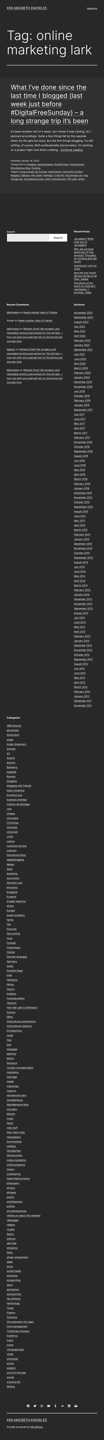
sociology (12, 1275)
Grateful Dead (61, 164)
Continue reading (72, 150)
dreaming (12, 873)
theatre (11, 1312)
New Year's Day (16, 1132)
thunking (36, 168)
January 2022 (82, 345)
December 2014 (83, 543)
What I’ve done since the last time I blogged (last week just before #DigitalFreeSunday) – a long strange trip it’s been (49, 104)
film (9, 924)
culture (11, 841)
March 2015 (80, 529)
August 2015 (81, 511)
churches (12, 827)
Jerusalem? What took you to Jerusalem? (84, 242)
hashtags (48, 175)
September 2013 (83, 608)
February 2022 (82, 340)
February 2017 (82, 437)
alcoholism (13, 730)
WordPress (36, 1427)
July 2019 (79, 391)
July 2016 (79, 460)
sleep (10, 1261)
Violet (10, 1354)
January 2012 (81, 696)
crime (10, 836)
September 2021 (83, 349)
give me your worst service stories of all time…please (85, 275)
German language (17, 956)
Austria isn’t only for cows (85, 267)
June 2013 (80, 622)
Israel (10, 1035)
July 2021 (79, 354)
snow (10, 1266)
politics (11, 1206)
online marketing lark (55, 179)
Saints (10, 1234)
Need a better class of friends (40, 312)
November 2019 (83, 386)
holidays (11, 993)
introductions (14, 1030)
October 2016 (82, 446)
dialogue (25, 175)
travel (10, 1344)
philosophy (13, 1183)
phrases (11, 1192)
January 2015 (81, 539)
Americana (13, 734)
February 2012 (82, 691)
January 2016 (81, 488)
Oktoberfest (14, 1150)
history (11, 989)
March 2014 (81, 585)
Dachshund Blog (16, 855)
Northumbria (14, 1141)
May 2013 (79, 626)
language (12, 1049)
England (11, 896)
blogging (31, 164)
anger (10, 739)
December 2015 (83, 492)
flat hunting (13, 933)
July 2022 (79, 326)
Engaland (12, 892)
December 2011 (83, 700)
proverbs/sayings (17, 1211)
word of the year (16, 1372)
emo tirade (36, 175)
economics (13, 878)
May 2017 (79, 423)
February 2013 (82, 636)
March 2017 (80, 432)
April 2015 (79, 525)
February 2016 (82, 483)
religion (11, 1224)
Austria (11, 758)
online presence (16, 1164)
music (10, 1118)
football (11, 942)
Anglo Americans (16, 744)
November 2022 (83, 312)
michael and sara (16, 1095)
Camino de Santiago (18, 804)
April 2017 (79, 428)
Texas (10, 1308)
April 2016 (79, 474)
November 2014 (83, 548)
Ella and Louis (14, 882)
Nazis (10, 1123)
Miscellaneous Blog (20, 168)
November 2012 (83, 650)
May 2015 (79, 520)
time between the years (20, 1321)
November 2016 (83, 442)
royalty (11, 1229)
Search (11, 231)
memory (11, 1090)
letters (10, 1058)
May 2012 (79, 677)
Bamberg (12, 767)
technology (13, 1303)
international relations (19, 1026)
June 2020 (80, 359)
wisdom (11, 1368)
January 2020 (82, 377)
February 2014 (82, 590)
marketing (12, 1072)
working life (13, 1382)
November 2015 (83, 497)
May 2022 (79, 331)
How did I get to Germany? (22, 1007)
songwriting (13, 1280)
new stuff (12, 1127)
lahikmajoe (13, 312)
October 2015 (82, 502)
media (10, 1081)
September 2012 (83, 659)
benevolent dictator (73, 171)
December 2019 (83, 382)
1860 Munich (14, 725)
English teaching (16, 901)
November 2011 (83, 705)
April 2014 (79, 580)
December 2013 (83, 599)
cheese (11, 813)
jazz (9, 1044)
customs (12, 850)
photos (11, 1187)
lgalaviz (11, 349)
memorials (13, 1086)
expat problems (16, 915)
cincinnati (12, 832)
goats (10, 966)
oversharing (13, 1173)
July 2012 (79, 668)
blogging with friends (19, 785)
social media (14, 1271)
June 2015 (80, 516)
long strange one (73, 175)
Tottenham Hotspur (18, 1331)
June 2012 (80, 673)
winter (10, 1363)
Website (92, 8)
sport (10, 1284)
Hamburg (12, 979)
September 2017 (83, 409)
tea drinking (13, 1298)
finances (12, 929)
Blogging (15, 175)
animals (11, 748)
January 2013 (81, 640)
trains (10, 1340)
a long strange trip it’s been (33, 171)
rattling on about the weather (24, 1215)
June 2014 (80, 571)
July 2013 (79, 617)
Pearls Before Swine (18, 1178)
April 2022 (80, 335)
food (9, 938)
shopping (12, 1247)
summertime (14, 1294)
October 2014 (82, 553)
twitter (81, 179)
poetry (10, 1197)
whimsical (12, 1358)
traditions (12, 1335)
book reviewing (15, 790)
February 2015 (82, 534)
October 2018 (82, 395)
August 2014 (81, 562)
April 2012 (79, 682)
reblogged (12, 1220)
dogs (9, 869)
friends (11, 952)
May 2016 (79, 469)
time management (17, 1326)
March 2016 (80, 479)
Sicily (10, 1252)
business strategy (17, 799)
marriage (12, 1076)
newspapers (14, 1137)
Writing (11, 1386)
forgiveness (13, 947)
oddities (11, 1146)
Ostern (11, 1169)
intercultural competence (21, 1021)
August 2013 (81, 613)
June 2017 (80, 419)
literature (12, 1063)
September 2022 (83, 317)
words (10, 1377)
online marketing (16, 1160)
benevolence (54, 171)
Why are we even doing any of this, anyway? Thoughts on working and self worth (85, 255)
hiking (10, 984)
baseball (11, 771)
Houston (12, 1002)
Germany (12, 961)
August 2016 (81, 455)
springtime (13, 1289)
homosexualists (16, 998)
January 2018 (81, 405)
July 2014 (79, 566)
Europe (11, 910)
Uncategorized (15, 1349)
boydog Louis (14, 795)
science (11, 1238)
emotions (12, 887)
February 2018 (82, 400)
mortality (12, 1109)
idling (10, 1016)
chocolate (12, 818)
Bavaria (11, 776)
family (10, 919)
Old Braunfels (14, 1155)
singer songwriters (17, 1257)
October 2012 (82, 654)
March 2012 (80, 687)
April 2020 (80, 363)
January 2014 (82, 594)
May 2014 (79, 576)
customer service (16, 845)
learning (11, 1053)
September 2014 (83, 557)
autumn (11, 762)
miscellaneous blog (33, 179)
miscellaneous (77, 164)
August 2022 (81, 321)
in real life (59, 175)
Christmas (12, 822)
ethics (10, 905)
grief (9, 975)
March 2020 (81, 368)
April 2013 (79, 631)
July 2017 (79, 414)
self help (11, 1243)
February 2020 (82, 372)
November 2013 (83, 603)
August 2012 (81, 663)
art (8, 753)
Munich (11, 1113)
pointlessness (14, 1201)
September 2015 (83, 506)
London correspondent (20, 1067)
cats (9, 808)
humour (11, 1012)
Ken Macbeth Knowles (27, 8)
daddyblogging (45, 164)
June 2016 (80, 465)
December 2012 (83, 645)
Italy (9, 1040)
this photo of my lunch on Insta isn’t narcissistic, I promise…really (84, 288)
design (10, 864)
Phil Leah (72, 179)
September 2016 (83, 451)
